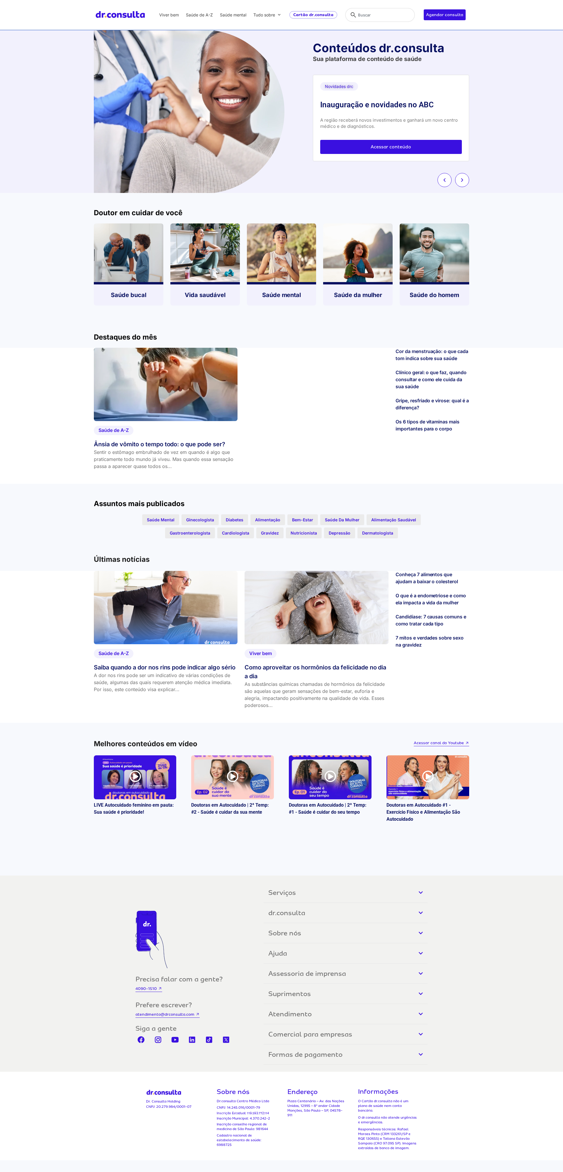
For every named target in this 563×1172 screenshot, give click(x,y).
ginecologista (200, 519)
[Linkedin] (192, 1039)
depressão (339, 532)
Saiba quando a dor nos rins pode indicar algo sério (164, 667)
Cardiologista (235, 532)
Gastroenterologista (190, 532)
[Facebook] (141, 1039)
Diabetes (234, 519)
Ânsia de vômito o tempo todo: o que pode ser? (159, 444)
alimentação (267, 519)
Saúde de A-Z (199, 14)
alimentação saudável (393, 519)
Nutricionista (304, 532)
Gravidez (270, 532)
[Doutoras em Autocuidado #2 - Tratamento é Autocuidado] (330, 777)
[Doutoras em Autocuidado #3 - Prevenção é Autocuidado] (232, 777)
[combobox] (380, 15)
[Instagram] (158, 1039)
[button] (444, 180)
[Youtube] (175, 1039)
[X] (226, 1039)
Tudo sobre (264, 14)
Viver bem (169, 14)
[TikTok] (209, 1039)
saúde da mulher (342, 519)
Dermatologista (377, 532)
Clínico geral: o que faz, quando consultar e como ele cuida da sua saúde (431, 379)
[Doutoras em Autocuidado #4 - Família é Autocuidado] (135, 777)
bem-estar (302, 519)
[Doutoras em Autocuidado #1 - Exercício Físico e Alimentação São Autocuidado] (427, 777)
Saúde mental (233, 14)
